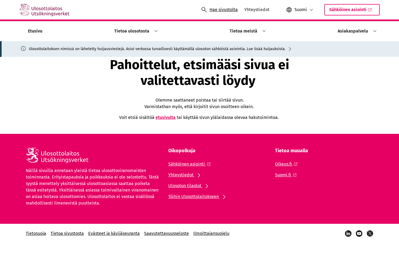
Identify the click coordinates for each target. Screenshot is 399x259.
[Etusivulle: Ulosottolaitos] (44, 9)
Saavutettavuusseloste (166, 233)
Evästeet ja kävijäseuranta (114, 233)
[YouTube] (359, 233)
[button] (155, 31)
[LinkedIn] (348, 233)
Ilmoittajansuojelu (211, 233)
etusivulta (166, 117)
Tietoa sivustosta (67, 233)
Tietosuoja (36, 233)
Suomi (300, 9)
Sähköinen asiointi (347, 9)
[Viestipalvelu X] (370, 233)
